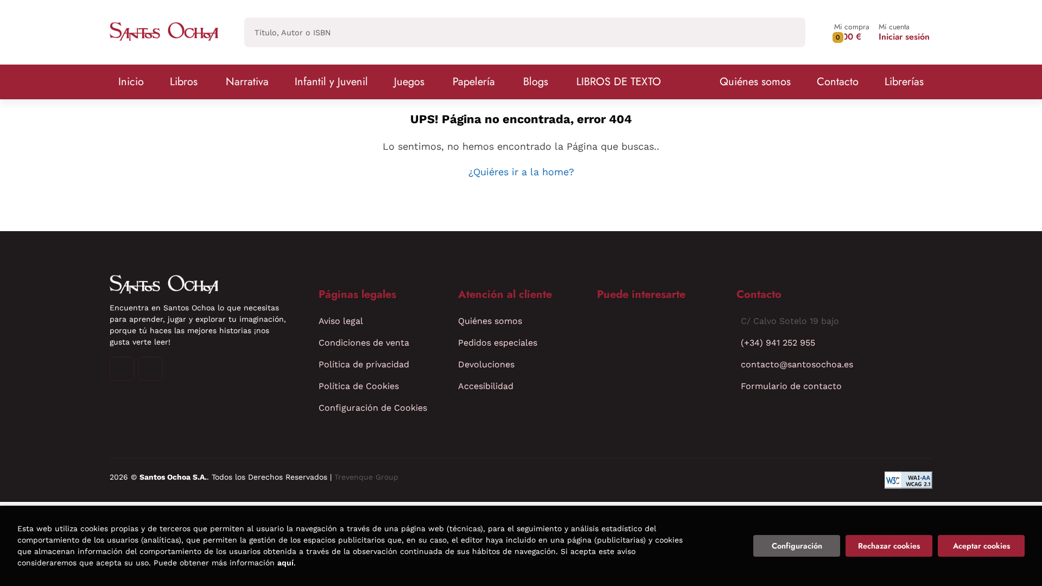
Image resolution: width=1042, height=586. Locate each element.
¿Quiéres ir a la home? (521, 171)
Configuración (797, 545)
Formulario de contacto (791, 386)
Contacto (838, 82)
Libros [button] (184, 82)
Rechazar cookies (889, 545)
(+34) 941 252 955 (778, 342)
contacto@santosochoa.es (797, 364)
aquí (285, 562)
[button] (851, 32)
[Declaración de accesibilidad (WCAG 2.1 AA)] (908, 480)
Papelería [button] (474, 82)
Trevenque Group (366, 477)
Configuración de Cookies (373, 408)
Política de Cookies (359, 386)
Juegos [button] (409, 82)
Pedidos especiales (497, 342)
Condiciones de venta (364, 342)
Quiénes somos (755, 82)
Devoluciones (486, 364)
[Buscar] (787, 32)
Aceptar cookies (981, 545)
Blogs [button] (535, 82)
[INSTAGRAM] (122, 368)
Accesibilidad (485, 386)
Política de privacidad (364, 364)
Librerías (904, 82)
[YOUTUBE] (150, 368)
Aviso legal (341, 321)
